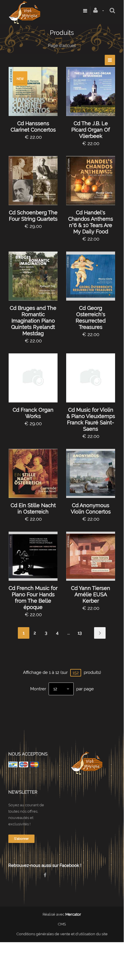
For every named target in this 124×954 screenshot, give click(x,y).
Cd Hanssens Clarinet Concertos (33, 126)
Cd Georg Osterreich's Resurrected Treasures (91, 317)
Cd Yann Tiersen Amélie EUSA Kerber (90, 594)
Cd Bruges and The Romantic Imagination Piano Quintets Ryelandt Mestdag (33, 320)
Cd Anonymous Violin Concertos (91, 508)
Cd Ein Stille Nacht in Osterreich (33, 508)
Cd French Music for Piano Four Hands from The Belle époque (33, 597)
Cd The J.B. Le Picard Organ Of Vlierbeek (90, 129)
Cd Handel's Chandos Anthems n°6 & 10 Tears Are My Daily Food (90, 222)
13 (80, 633)
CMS (62, 924)
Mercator (73, 914)
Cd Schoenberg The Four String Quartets (33, 215)
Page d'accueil (62, 45)
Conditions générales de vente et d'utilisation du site (62, 934)
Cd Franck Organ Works (33, 413)
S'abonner (21, 839)
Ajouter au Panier (35, 91)
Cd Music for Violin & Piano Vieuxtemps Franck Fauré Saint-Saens (90, 419)
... (68, 633)
